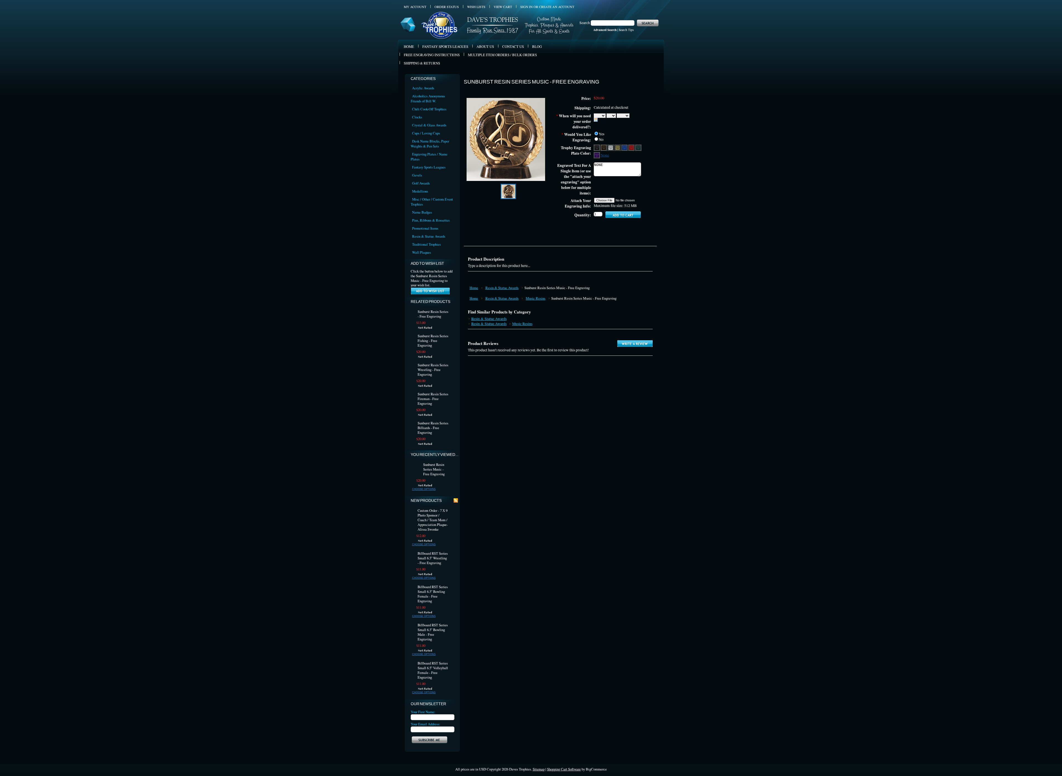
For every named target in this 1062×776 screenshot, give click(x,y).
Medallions (420, 191)
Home (474, 287)
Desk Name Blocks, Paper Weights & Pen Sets (430, 144)
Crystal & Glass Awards (429, 125)
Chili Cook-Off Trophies (429, 109)
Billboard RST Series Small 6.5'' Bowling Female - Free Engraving (433, 594)
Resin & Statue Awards (428, 236)
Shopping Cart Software (564, 769)
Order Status (446, 6)
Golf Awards (421, 183)
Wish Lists (476, 6)
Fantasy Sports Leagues (429, 167)
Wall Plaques (421, 252)
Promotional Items (425, 228)
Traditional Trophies (426, 244)
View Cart (503, 6)
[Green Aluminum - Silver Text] (638, 147)
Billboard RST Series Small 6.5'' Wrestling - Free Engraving (433, 558)
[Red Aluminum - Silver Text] (631, 147)
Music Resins (535, 298)
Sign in (526, 6)
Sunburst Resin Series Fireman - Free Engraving (433, 399)
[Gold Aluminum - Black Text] (618, 147)
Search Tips (626, 30)
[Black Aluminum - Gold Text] (604, 147)
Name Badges (422, 212)
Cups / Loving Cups (426, 133)
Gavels (417, 175)
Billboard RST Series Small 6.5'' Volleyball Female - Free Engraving (433, 670)
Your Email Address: (425, 724)
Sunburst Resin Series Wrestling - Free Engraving (433, 370)
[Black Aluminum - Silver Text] (597, 147)
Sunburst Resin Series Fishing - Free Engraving (433, 341)
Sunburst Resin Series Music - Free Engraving (434, 469)
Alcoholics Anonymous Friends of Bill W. (428, 98)
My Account (415, 6)
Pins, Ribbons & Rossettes (431, 220)
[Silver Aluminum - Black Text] (611, 147)
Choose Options (424, 489)
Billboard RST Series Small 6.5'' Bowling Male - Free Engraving (433, 632)
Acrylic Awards (423, 87)
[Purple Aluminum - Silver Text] (597, 155)
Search (584, 22)
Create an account (556, 6)
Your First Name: (423, 711)
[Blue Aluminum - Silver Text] (624, 147)
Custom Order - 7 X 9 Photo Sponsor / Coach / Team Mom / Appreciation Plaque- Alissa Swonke (433, 520)
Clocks (417, 117)
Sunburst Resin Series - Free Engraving (433, 314)
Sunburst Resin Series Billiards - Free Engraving (433, 428)
